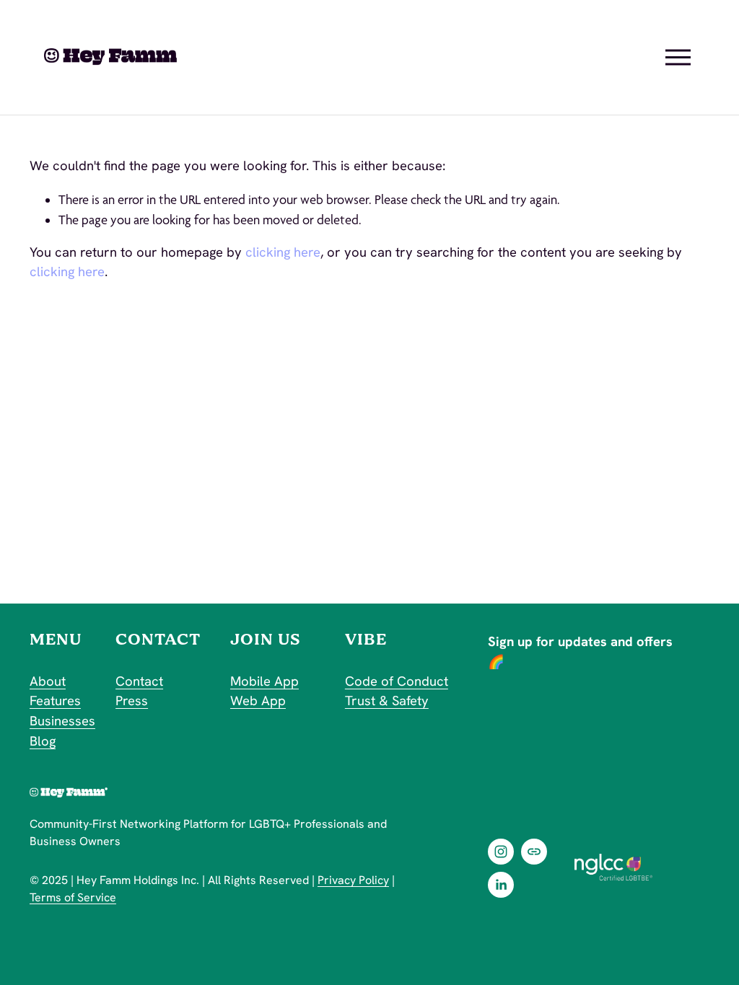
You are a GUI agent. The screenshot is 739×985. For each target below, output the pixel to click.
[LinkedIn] (501, 885)
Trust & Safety (387, 701)
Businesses (62, 721)
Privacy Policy (353, 880)
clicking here (282, 252)
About (48, 681)
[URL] (534, 852)
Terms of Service (73, 897)
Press (131, 701)
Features (55, 701)
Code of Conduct (396, 681)
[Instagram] (501, 852)
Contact (139, 681)
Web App (258, 701)
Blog (43, 741)
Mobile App (264, 681)
